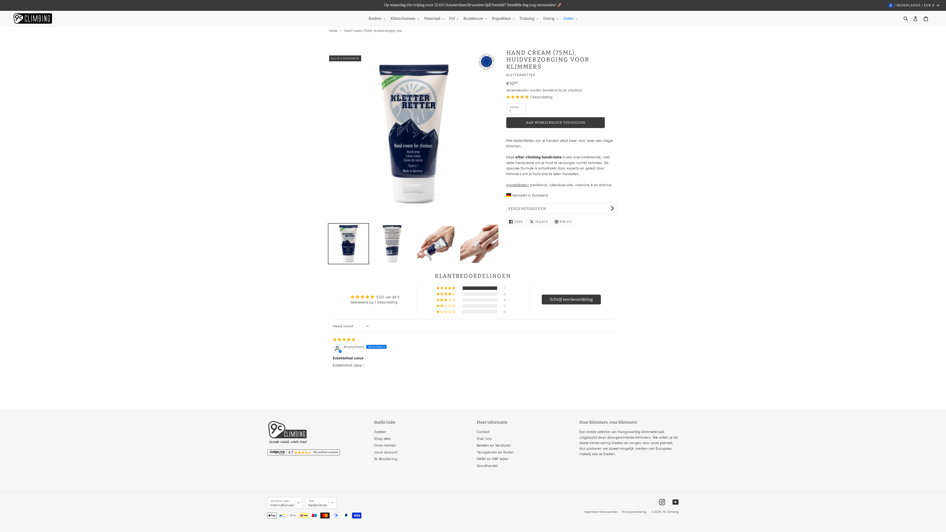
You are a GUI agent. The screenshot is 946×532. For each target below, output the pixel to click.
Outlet (568, 18)
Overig (549, 18)
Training (527, 18)
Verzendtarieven (527, 209)
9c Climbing (671, 512)
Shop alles (382, 438)
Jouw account (385, 452)
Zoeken (380, 432)
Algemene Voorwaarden (601, 512)
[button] (518, 97)
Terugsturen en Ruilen (495, 452)
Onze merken (385, 445)
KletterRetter (521, 75)
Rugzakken (501, 18)
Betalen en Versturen (494, 445)
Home (333, 31)
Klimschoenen (403, 18)
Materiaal (432, 18)
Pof (452, 18)
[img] (344, 339)
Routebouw (473, 18)
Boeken (375, 18)
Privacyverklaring (634, 512)
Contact (483, 432)
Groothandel (487, 466)
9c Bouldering (385, 459)
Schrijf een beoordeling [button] (571, 299)
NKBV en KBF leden (493, 459)
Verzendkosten (517, 90)
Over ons (484, 438)
